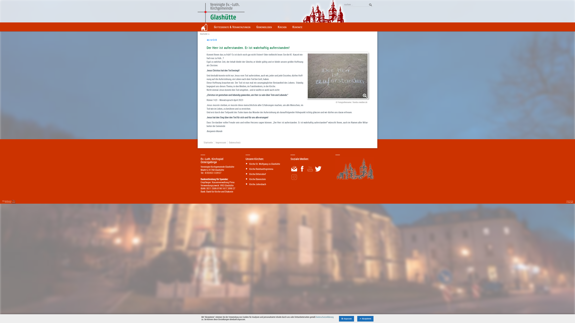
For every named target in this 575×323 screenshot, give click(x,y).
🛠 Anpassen (346, 318)
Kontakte (297, 27)
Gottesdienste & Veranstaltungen (232, 27)
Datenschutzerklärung (325, 317)
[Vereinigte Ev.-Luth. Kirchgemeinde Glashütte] (204, 26)
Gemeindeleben (264, 27)
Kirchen (282, 27)
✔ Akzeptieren (365, 318)
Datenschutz (235, 142)
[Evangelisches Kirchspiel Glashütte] (287, 15)
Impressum (221, 142)
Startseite (204, 34)
